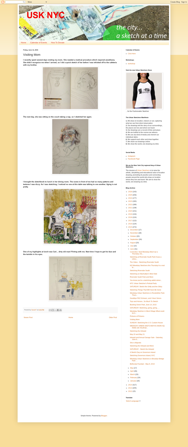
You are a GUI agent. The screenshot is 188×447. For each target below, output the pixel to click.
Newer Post (28, 317)
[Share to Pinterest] (60, 310)
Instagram (131, 156)
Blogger (104, 416)
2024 (130, 198)
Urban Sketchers (143, 170)
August (133, 243)
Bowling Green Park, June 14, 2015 (143, 305)
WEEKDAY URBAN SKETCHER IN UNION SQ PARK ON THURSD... (147, 327)
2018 (130, 217)
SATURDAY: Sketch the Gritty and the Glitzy (146, 287)
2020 (130, 211)
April (132, 371)
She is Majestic (135, 343)
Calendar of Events (38, 42)
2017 (130, 221)
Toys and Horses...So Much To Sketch (144, 301)
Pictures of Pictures (137, 316)
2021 (130, 208)
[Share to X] (55, 310)
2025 (130, 195)
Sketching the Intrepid (138, 331)
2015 (130, 227)
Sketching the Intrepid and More (142, 346)
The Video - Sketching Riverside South (144, 262)
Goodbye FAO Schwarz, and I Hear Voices (145, 298)
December (134, 230)
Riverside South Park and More (141, 277)
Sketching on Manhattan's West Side (143, 274)
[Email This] (50, 310)
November (134, 233)
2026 (130, 192)
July (132, 246)
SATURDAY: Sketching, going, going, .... (145, 308)
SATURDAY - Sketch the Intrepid (142, 349)
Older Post (113, 317)
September (134, 239)
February (133, 378)
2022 (130, 205)
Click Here (132, 54)
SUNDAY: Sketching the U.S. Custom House (146, 323)
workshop (131, 64)
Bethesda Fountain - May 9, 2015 (142, 364)
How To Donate (57, 42)
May (132, 368)
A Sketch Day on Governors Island (142, 352)
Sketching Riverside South (140, 271)
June (132, 249)
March (132, 374)
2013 (130, 388)
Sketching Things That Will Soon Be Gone (145, 290)
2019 (130, 214)
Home (23, 42)
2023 (130, 201)
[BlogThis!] (52, 310)
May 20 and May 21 (137, 334)
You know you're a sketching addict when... (146, 280)
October (133, 236)
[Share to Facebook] (58, 310)
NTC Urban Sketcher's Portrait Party (143, 283)
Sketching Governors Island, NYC (142, 355)
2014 (130, 385)
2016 (130, 224)
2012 (130, 391)
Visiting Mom (135, 320)
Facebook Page (134, 159)
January (133, 381)
